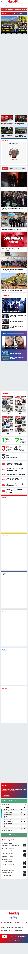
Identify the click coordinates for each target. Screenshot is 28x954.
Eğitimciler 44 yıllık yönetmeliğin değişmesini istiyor (15, 484)
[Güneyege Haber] (13, 1)
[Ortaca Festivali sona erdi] (5, 321)
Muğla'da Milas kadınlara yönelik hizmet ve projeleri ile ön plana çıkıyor (12, 270)
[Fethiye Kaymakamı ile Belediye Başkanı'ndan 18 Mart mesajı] (14, 239)
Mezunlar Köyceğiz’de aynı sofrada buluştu (23, 441)
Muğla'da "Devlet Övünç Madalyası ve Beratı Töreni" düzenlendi (12, 209)
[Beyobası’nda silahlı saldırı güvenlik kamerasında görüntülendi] (5, 352)
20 (25, 33)
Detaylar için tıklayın (14, 834)
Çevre (8, 5)
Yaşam (4, 688)
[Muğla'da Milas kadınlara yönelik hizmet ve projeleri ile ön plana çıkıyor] (14, 260)
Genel (20, 446)
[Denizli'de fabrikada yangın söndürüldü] (14, 179)
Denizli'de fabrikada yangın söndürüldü (11, 189)
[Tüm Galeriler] (25, 295)
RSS (5, 936)
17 (21, 33)
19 (24, 33)
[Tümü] (25, 393)
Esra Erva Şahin (14, 159)
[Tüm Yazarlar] (25, 140)
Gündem (24, 5)
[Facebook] (11, 917)
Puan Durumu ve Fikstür (7, 927)
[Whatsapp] (16, 917)
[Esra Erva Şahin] (14, 153)
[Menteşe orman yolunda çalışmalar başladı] (14, 281)
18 (23, 33)
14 (18, 33)
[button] (2, 25)
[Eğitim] (25, 574)
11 (14, 33)
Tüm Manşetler (19, 927)
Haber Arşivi (19, 930)
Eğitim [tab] (18, 168)
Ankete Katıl (6, 795)
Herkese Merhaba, (14, 143)
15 (19, 33)
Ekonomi (18, 5)
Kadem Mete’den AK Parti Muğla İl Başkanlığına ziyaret (15, 469)
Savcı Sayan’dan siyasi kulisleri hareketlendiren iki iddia (23, 449)
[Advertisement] (14, 100)
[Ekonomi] (25, 535)
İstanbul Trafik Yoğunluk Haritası (21, 923)
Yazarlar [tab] (5, 140)
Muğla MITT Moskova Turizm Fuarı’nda (11, 229)
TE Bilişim (17, 940)
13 (17, 33)
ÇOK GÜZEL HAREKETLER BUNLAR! (15, 474)
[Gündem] (25, 612)
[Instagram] (14, 917)
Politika (4, 650)
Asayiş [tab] (5, 168)
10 (13, 33)
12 (15, 33)
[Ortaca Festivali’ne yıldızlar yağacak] (5, 326)
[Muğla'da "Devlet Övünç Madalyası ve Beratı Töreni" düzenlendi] (14, 199)
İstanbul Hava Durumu (8, 922)
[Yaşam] (25, 688)
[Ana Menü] (1, 1)
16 (20, 33)
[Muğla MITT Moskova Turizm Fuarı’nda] (14, 219)
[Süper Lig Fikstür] (25, 839)
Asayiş (3, 5)
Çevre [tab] (11, 168)
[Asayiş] (25, 497)
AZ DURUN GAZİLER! (11, 457)
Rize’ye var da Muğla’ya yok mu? (8, 441)
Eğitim (13, 5)
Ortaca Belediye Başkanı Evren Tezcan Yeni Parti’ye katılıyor (14, 464)
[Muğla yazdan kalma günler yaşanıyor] (5, 357)
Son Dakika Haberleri (7, 930)
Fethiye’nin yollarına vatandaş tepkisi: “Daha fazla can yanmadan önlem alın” (9, 449)
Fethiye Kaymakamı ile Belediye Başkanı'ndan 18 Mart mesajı (13, 249)
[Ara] (26, 2)
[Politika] (25, 650)
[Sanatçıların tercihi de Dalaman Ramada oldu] (5, 316)
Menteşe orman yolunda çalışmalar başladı (12, 290)
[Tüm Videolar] (25, 333)
